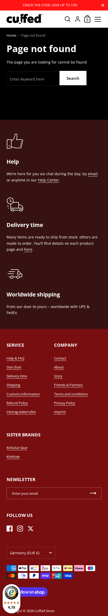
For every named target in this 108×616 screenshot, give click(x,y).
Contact (60, 358)
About (59, 367)
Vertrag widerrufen (21, 411)
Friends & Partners (68, 385)
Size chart (14, 367)
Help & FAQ (15, 358)
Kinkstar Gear (17, 447)
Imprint (60, 411)
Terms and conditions (71, 394)
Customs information (23, 394)
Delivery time (17, 376)
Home (11, 35)
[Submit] (93, 493)
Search (73, 78)
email (93, 173)
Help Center (48, 180)
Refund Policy (17, 403)
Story (58, 376)
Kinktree (13, 456)
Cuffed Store (44, 610)
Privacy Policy (64, 403)
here (28, 249)
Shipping (13, 385)
